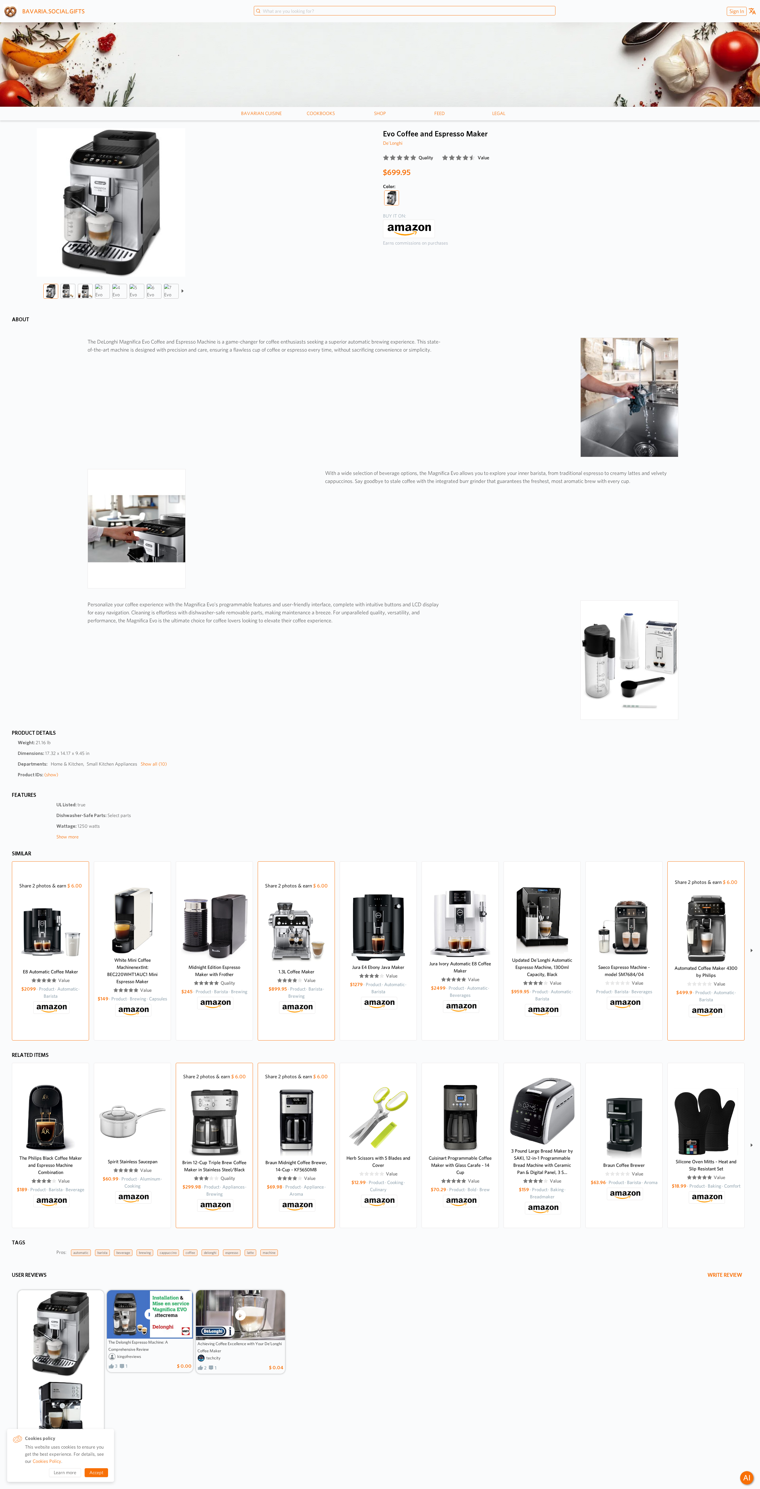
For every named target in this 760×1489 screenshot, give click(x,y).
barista (102, 1252)
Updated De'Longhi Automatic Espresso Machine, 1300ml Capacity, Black (542, 967)
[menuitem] (736, 11)
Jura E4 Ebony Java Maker (378, 967)
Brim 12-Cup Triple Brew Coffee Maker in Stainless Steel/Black (214, 1166)
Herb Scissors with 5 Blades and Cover (378, 1161)
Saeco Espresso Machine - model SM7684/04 (624, 971)
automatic (80, 1252)
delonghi (210, 1252)
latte (250, 1252)
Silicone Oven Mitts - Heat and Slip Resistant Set (706, 1165)
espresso (231, 1252)
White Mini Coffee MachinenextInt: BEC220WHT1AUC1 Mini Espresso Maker (132, 971)
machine (269, 1252)
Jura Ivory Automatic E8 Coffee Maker (460, 967)
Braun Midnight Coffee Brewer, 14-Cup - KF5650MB (296, 1166)
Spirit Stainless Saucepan (132, 1162)
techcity (213, 1358)
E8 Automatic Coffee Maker (50, 972)
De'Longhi (393, 143)
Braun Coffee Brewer (624, 1165)
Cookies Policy (47, 1461)
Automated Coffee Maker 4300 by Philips (705, 971)
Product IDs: (38, 775)
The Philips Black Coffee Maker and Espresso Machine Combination (50, 1165)
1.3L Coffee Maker (296, 972)
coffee (190, 1252)
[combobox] (404, 11)
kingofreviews (129, 1356)
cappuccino (168, 1252)
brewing (145, 1252)
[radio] (386, 158)
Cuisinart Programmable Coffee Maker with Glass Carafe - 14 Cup (460, 1165)
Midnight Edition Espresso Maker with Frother (214, 971)
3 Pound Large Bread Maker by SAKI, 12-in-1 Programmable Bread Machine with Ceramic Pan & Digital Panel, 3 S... (542, 1161)
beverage (123, 1252)
